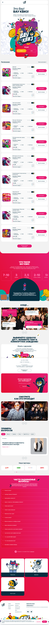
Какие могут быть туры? (9, 513)
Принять (44, 621)
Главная (9, 603)
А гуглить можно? (8, 517)
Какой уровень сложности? (10, 498)
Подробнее (15, 68)
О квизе (9, 608)
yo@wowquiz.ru (29, 605)
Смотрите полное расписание (24, 246)
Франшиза (17, 605)
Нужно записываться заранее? (11, 525)
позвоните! (32, 551)
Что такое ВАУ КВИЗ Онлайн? (10, 536)
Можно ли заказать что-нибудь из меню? (13, 521)
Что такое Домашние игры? (10, 540)
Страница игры (15, 69)
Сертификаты (17, 608)
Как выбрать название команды (11, 544)
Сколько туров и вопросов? (10, 509)
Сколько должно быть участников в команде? (13, 529)
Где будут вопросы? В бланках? (11, 494)
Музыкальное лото (18, 611)
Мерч (16, 610)
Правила (19, 68)
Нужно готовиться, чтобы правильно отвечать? (14, 502)
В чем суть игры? (8, 490)
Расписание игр (10, 605)
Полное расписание (42, 62)
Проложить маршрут (17, 77)
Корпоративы (17, 603)
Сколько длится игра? (9, 505)
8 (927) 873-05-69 (30, 603)
